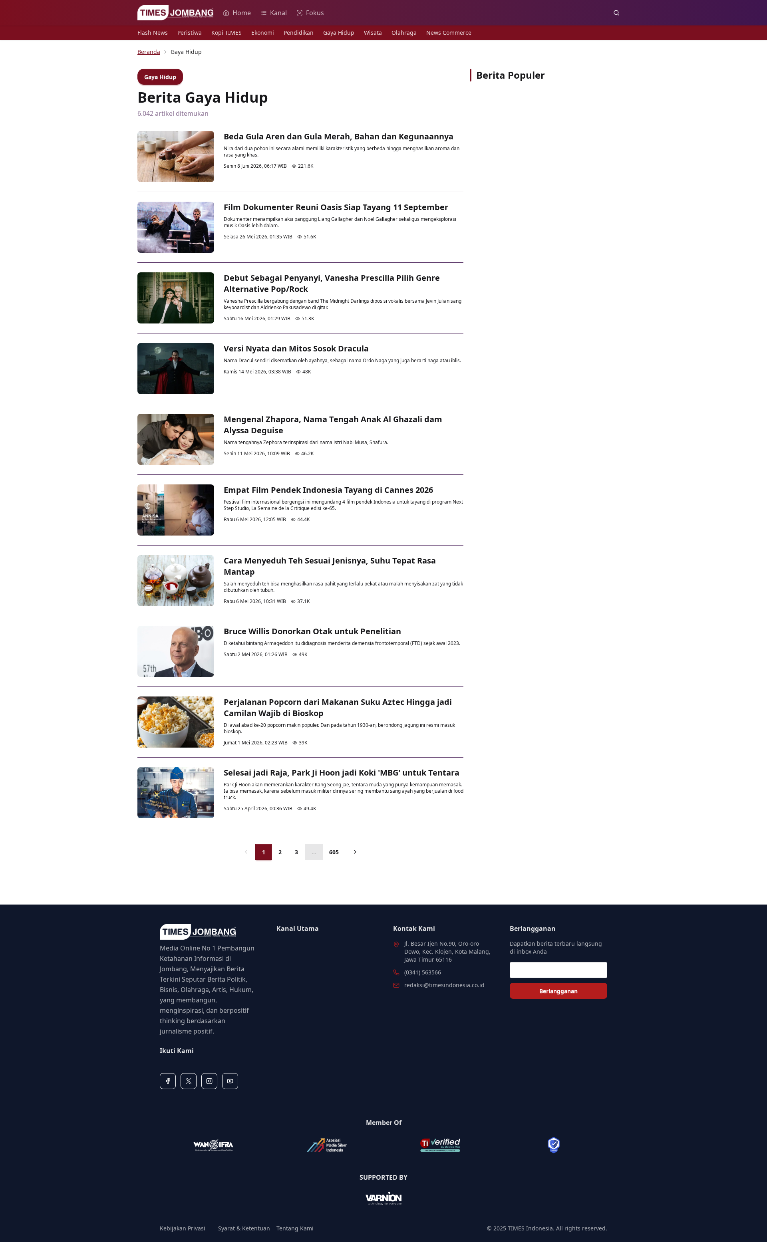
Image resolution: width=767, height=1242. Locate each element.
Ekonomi (262, 32)
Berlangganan (558, 991)
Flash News (152, 32)
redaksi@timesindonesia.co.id (444, 985)
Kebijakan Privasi (182, 1228)
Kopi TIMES (226, 32)
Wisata (373, 32)
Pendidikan (299, 32)
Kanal (278, 12)
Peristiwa (189, 32)
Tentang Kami (295, 1228)
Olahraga (404, 32)
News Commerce (448, 32)
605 (334, 852)
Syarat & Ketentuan (244, 1228)
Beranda (148, 52)
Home (241, 12)
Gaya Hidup (338, 32)
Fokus (315, 12)
